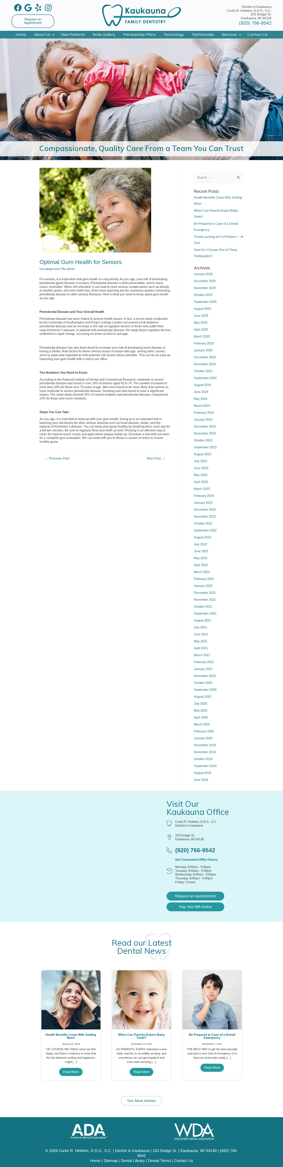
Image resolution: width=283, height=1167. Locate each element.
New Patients (73, 35)
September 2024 (205, 378)
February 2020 (204, 731)
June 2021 (201, 634)
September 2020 (205, 689)
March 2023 (202, 488)
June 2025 (201, 315)
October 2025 (203, 295)
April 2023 (201, 482)
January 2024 (203, 419)
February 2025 (204, 343)
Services (229, 35)
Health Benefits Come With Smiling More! (70, 1036)
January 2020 (203, 738)
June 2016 (201, 779)
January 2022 (203, 585)
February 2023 (204, 495)
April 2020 (201, 717)
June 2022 (201, 551)
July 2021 (200, 627)
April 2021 (201, 648)
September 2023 (205, 447)
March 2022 (202, 572)
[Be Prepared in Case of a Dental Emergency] (212, 999)
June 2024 (201, 391)
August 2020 (202, 696)
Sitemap (111, 1161)
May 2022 (200, 558)
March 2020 (202, 724)
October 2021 (203, 606)
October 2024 (203, 371)
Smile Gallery (104, 35)
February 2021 (204, 662)
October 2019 (203, 759)
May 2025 (200, 322)
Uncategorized (49, 269)
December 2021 (205, 592)
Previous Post (57, 458)
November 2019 (205, 752)
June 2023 (201, 468)
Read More (71, 1072)
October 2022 (203, 523)
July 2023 (200, 461)
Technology (173, 35)
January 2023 (203, 502)
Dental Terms (159, 1161)
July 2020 (200, 703)
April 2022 (201, 565)
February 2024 (204, 412)
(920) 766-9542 (255, 23)
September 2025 (205, 301)
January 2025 (203, 350)
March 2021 (202, 655)
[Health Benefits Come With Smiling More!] (70, 999)
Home (21, 35)
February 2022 (204, 579)
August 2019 (202, 772)
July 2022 (200, 544)
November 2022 (205, 516)
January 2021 (203, 669)
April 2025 (201, 329)
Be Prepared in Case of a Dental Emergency (212, 1036)
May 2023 (200, 475)
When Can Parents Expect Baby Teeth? (141, 1036)
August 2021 (202, 620)
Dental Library (133, 1161)
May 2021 (200, 641)
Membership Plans (139, 35)
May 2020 (200, 710)
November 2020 (205, 675)
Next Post (156, 458)
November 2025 (205, 288)
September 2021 (205, 613)
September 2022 (205, 530)
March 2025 (202, 336)
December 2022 (205, 509)
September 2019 (205, 766)
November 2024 (205, 364)
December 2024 (205, 357)
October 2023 (203, 440)
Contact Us (257, 35)
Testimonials (203, 35)
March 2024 (202, 405)
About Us (42, 35)
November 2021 (205, 599)
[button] (33, 21)
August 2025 (202, 308)
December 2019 (205, 745)
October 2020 (203, 682)
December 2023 (205, 426)
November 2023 (205, 433)
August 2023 (202, 454)
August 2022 (202, 537)
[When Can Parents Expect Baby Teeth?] (141, 999)
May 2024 (200, 398)
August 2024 (202, 385)
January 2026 (203, 274)
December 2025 (205, 281)
